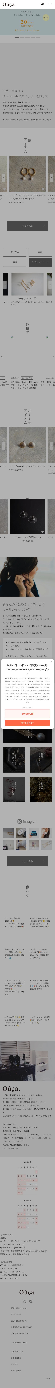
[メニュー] (50, 4)
